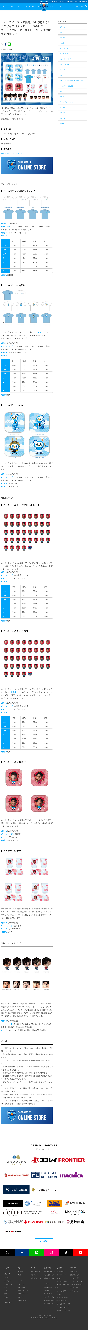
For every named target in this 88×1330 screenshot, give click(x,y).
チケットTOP (73, 1)
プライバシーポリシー (44, 1315)
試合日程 (20, 1271)
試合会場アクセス (49, 1275)
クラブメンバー (64, 54)
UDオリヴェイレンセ (66, 102)
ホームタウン (8, 1281)
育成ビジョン (74, 1271)
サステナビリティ (62, 1281)
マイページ (85, 1)
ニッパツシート (22, 1297)
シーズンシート (64, 64)
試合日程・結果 (74, 1275)
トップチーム (64, 48)
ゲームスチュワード (63, 1307)
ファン (60, 6)
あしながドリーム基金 (63, 1304)
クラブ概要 (60, 1271)
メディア (62, 75)
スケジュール (35, 1275)
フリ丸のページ (61, 1275)
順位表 (19, 1275)
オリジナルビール (49, 1303)
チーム (28, 6)
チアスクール (74, 1291)
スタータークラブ (65, 59)
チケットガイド (22, 1284)
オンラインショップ (59, 1)
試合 (12, 6)
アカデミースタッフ (76, 1281)
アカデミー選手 (74, 1278)
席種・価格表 (21, 1287)
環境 (61, 91)
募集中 (62, 123)
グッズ (62, 43)
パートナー (76, 6)
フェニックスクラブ (76, 1284)
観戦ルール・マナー (50, 1278)
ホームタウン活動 (62, 1297)
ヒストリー (60, 1278)
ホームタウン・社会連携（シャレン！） (72, 80)
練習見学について (36, 1278)
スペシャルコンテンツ (50, 1300)
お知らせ (62, 27)
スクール (62, 118)
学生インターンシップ (63, 1310)
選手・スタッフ (35, 1271)
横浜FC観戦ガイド (49, 1271)
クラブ (52, 6)
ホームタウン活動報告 (67, 86)
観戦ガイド (35, 6)
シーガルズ (63, 107)
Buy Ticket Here (22, 1300)
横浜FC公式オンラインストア (12, 153)
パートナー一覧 (61, 1300)
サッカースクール (75, 1288)
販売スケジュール (23, 1294)
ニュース (4, 6)
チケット (20, 6)
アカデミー (68, 6)
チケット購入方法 (23, 1290)
